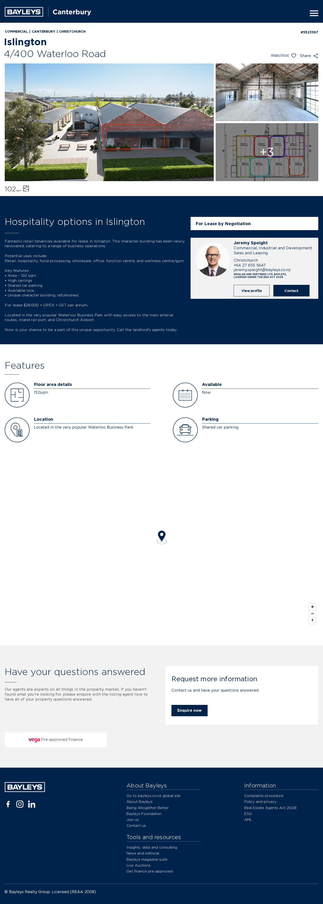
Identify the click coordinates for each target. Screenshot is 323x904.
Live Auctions (138, 865)
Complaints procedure (263, 795)
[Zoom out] (312, 613)
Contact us (136, 825)
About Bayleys (140, 801)
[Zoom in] (312, 606)
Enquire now (189, 710)
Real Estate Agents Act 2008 (270, 808)
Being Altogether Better (148, 808)
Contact (291, 291)
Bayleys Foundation (144, 813)
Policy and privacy (260, 801)
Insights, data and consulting (152, 847)
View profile (251, 291)
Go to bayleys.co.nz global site (153, 795)
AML (248, 819)
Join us (133, 819)
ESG (248, 813)
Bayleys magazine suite (147, 859)
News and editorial (143, 853)
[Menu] (313, 13)
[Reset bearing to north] (312, 620)
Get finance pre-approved (150, 871)
